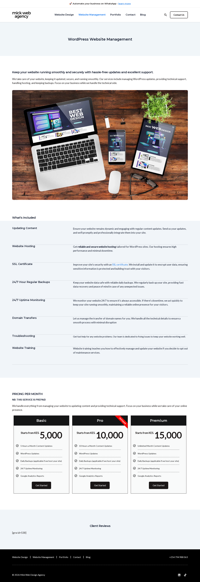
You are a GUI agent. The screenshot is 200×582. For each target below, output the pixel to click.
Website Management (43, 557)
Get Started (41, 485)
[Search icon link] (165, 15)
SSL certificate (120, 264)
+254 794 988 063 (178, 557)
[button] (179, 14)
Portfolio (63, 557)
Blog (88, 557)
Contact (77, 557)
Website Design (20, 557)
